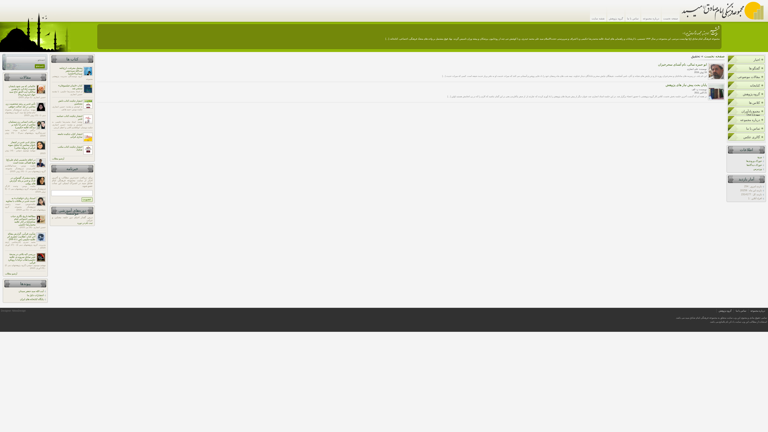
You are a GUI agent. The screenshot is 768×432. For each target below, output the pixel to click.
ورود (759, 157)
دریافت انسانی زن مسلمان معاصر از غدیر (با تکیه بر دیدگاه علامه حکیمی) (21, 124)
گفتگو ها (754, 68)
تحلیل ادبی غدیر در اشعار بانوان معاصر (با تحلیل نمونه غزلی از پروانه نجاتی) (21, 145)
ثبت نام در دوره (85, 223)
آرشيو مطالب (58, 158)
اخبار (757, 59)
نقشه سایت (598, 18)
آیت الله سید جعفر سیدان (31, 291)
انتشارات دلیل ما (35, 295)
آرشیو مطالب (11, 273)
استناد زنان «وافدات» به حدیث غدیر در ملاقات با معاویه (20, 199)
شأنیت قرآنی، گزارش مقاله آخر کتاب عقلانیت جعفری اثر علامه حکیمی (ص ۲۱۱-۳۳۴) (21, 236)
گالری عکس (751, 137)
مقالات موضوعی (749, 77)
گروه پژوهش (616, 18)
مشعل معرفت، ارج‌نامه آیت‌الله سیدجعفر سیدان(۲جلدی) (70, 71)
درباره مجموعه (651, 18)
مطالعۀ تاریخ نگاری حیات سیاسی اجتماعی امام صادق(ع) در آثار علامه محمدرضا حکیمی (23, 220)
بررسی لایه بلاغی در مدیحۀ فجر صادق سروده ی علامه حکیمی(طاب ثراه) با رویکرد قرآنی (21, 258)
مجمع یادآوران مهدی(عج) (750, 113)
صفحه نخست (670, 18)
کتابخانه (755, 85)
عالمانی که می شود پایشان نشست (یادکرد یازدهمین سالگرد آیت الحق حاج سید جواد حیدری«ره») (22, 90)
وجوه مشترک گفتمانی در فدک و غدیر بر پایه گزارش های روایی (22, 180)
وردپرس (757, 169)
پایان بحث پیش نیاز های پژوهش (686, 85)
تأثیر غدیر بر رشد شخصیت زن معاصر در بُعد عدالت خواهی (20, 105)
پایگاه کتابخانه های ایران (32, 299)
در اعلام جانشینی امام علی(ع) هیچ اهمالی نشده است (20, 161)
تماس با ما (633, 18)
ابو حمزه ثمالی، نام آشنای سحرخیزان (682, 64)
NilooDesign (19, 310)
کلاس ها (754, 102)
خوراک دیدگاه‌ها (754, 165)
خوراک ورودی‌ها (754, 161)
